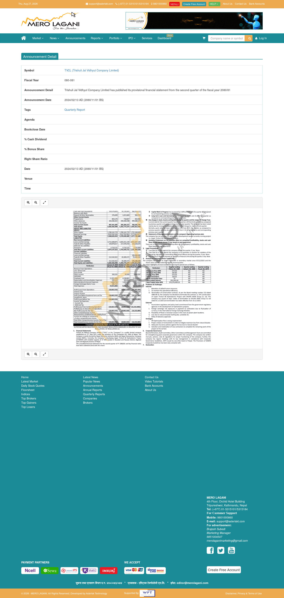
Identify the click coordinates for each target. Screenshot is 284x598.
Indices (25, 394)
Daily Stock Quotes (32, 385)
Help (213, 4)
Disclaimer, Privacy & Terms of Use (243, 593)
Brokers (88, 402)
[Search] (249, 38)
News (53, 38)
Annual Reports (92, 390)
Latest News (90, 377)
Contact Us (241, 3)
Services (147, 38)
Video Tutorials (154, 381)
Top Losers (28, 407)
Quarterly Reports (94, 394)
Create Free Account (194, 4)
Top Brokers (28, 398)
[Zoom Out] (36, 202)
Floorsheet (27, 390)
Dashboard (165, 37)
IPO (131, 38)
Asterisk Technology (96, 593)
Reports (96, 38)
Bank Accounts (257, 3)
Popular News (91, 381)
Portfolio (114, 38)
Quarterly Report (75, 110)
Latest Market (29, 381)
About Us (227, 3)
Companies (90, 398)
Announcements (75, 38)
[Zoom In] (28, 202)
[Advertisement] (235, 436)
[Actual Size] (44, 202)
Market (37, 38)
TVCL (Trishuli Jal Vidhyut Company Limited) (92, 70)
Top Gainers (28, 402)
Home (25, 377)
